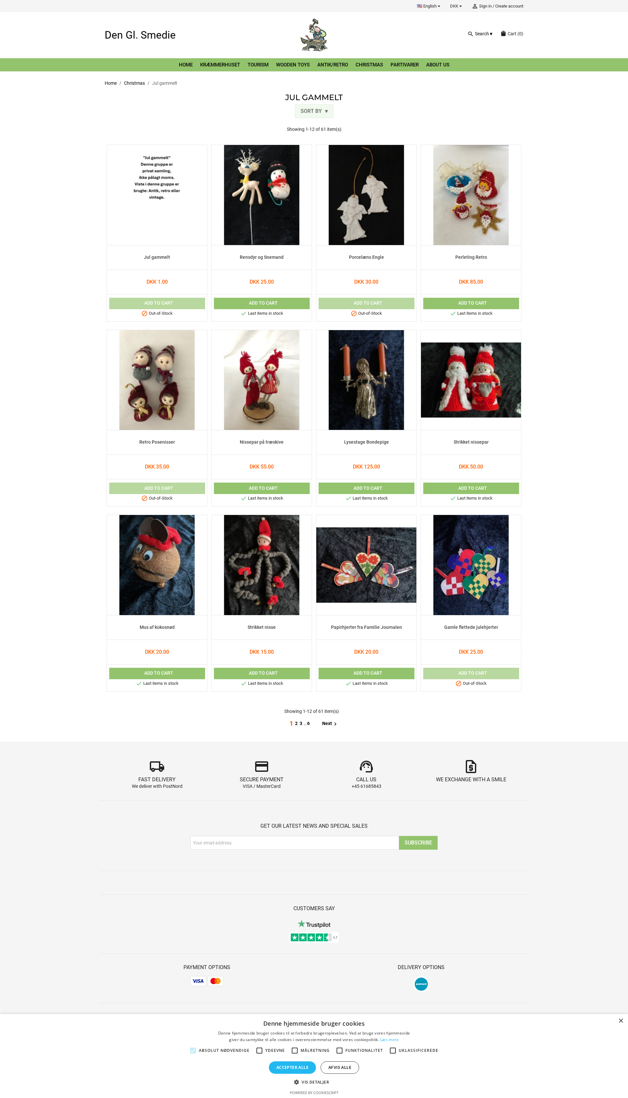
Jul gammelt (157, 257)
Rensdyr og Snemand (262, 257)
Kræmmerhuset (220, 65)
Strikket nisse (262, 627)
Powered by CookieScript (314, 1092)
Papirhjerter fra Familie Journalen (366, 627)
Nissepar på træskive (262, 442)
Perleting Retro (471, 257)
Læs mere (389, 1039)
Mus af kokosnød (157, 627)
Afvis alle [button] (339, 1067)
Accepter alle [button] (292, 1067)
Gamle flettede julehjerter (471, 627)
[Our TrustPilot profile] (314, 923)
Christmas (369, 65)
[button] (314, 1082)
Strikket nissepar (471, 442)
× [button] (620, 1020)
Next (330, 724)
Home (186, 65)
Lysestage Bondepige (366, 442)
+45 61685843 (366, 786)
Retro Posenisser (157, 442)
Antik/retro (332, 65)
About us (437, 65)
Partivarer (405, 65)
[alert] (314, 1056)
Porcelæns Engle (366, 257)
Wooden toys (293, 65)
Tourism (258, 65)
